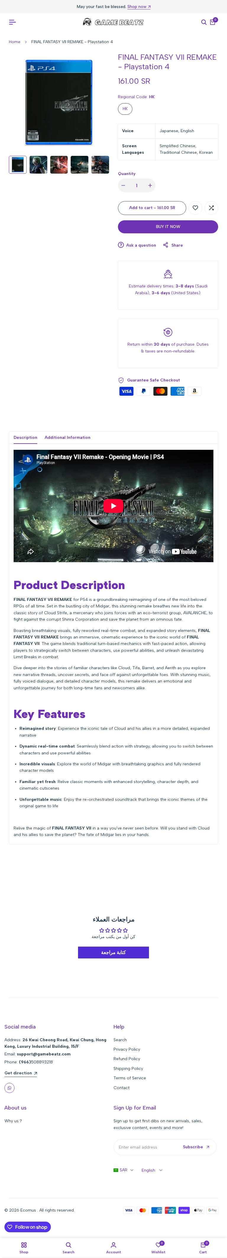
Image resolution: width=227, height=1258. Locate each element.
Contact (121, 1087)
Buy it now (168, 226)
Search (120, 1039)
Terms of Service (130, 1078)
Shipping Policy (128, 1068)
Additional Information (67, 437)
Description (25, 437)
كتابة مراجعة (113, 952)
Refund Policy (127, 1058)
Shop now (137, 7)
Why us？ (13, 1120)
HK (125, 108)
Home (14, 41)
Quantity (127, 173)
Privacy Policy (127, 1049)
